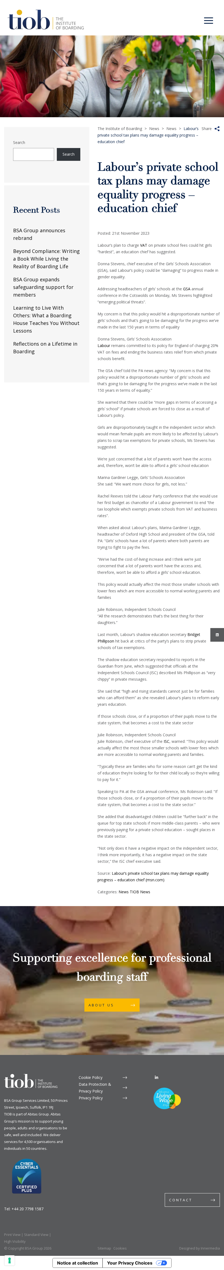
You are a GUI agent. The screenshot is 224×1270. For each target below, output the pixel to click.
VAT (143, 245)
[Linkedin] (156, 1077)
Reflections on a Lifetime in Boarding (45, 347)
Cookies (120, 1248)
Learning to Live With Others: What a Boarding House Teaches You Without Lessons (46, 319)
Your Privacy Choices (129, 1263)
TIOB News (140, 891)
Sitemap (104, 1248)
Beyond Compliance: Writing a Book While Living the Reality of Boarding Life (46, 259)
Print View (12, 1234)
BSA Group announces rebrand (39, 234)
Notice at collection (77, 1263)
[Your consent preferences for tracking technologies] (9, 1260)
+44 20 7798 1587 (27, 1208)
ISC (166, 741)
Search (19, 142)
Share (207, 128)
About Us (101, 1005)
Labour (104, 345)
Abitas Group (38, 1114)
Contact (180, 1199)
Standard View (36, 1234)
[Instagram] (217, 635)
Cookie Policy (90, 1077)
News (124, 891)
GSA (186, 288)
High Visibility (15, 1241)
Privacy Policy (91, 1097)
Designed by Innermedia (199, 1248)
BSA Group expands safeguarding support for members (43, 287)
